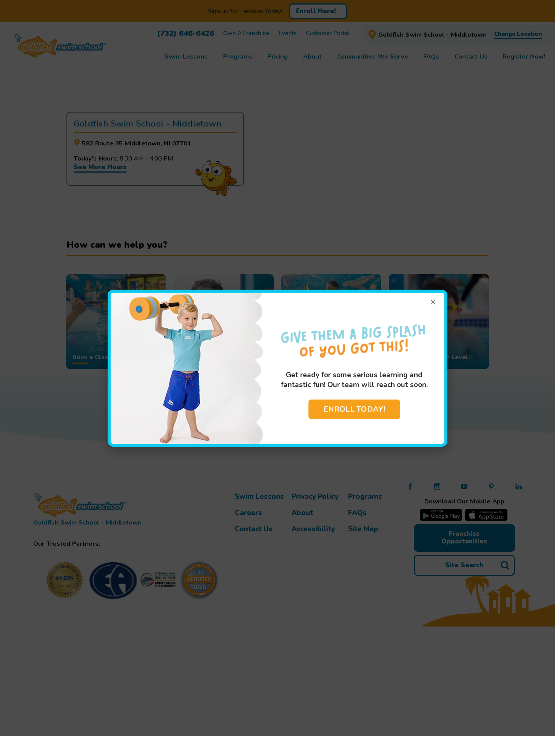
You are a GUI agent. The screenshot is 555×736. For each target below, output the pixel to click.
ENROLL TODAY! (354, 409)
